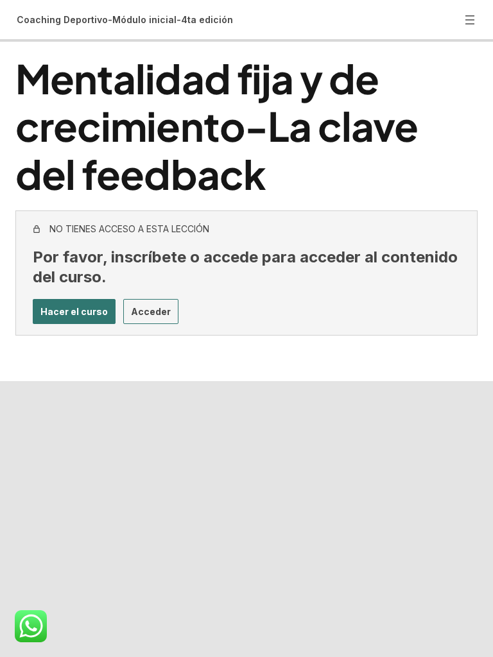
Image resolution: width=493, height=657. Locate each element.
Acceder (151, 311)
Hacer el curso (74, 311)
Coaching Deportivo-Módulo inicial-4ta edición (125, 19)
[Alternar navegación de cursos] (470, 20)
